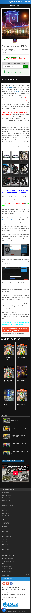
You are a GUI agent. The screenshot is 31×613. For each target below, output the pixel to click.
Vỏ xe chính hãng (5, 5)
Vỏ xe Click (5, 544)
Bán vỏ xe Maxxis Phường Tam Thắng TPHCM (22, 359)
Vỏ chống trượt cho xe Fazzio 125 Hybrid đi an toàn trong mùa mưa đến (19, 453)
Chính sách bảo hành (7, 571)
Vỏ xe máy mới (5, 492)
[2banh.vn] (3, 583)
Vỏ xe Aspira (6, 531)
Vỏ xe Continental (7, 549)
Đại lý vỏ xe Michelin (6, 495)
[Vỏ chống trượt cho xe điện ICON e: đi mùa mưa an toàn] (6, 444)
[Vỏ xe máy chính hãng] (11, 583)
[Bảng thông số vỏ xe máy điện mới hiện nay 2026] (6, 420)
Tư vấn (4, 415)
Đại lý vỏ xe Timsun (6, 513)
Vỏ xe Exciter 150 (7, 536)
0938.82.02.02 (11, 59)
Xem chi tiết (17, 72)
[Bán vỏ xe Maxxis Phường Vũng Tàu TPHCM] (9, 372)
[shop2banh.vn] (13, 330)
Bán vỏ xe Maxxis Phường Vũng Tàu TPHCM (8, 381)
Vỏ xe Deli (5, 552)
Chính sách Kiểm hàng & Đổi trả (10, 569)
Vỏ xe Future (6, 547)
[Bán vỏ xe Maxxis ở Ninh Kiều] (9, 394)
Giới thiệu (5, 526)
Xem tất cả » (27, 339)
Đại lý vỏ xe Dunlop (6, 497)
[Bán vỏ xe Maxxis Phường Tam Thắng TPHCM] (22, 349)
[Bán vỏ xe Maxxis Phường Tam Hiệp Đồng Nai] (9, 349)
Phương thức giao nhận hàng (9, 563)
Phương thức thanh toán (8, 561)
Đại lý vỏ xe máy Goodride (8, 505)
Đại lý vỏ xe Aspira (6, 508)
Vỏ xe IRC (5, 534)
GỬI (25, 66)
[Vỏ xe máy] (15, 2)
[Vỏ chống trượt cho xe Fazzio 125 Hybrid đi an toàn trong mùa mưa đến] (6, 453)
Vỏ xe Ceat (5, 529)
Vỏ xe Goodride (5, 515)
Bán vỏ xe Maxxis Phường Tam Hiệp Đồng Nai (8, 359)
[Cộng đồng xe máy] (7, 583)
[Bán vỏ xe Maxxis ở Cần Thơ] (22, 372)
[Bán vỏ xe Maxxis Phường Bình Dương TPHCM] (22, 394)
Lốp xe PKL (4, 510)
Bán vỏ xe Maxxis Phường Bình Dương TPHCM (22, 404)
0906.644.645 (21, 59)
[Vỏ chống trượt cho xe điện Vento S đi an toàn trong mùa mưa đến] (6, 428)
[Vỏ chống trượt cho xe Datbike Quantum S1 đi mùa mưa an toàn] (6, 436)
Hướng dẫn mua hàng (8, 558)
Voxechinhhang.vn (13, 611)
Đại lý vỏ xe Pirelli (6, 500)
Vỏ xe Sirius (5, 539)
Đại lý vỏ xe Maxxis (14, 5)
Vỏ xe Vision (6, 541)
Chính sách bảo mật (7, 566)
